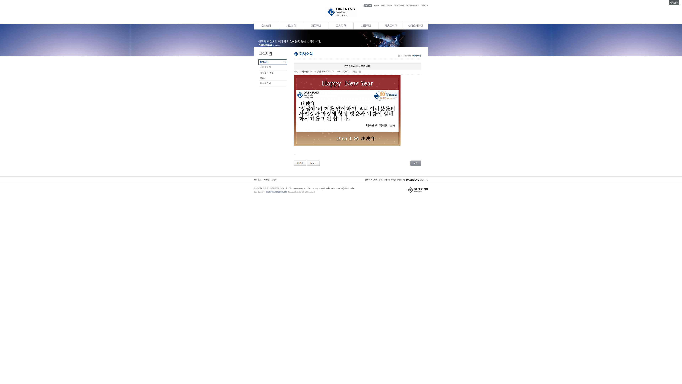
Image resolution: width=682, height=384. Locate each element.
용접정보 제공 (267, 72)
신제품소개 (265, 67)
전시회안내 (265, 83)
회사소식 (264, 62)
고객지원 (407, 55)
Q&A (262, 78)
